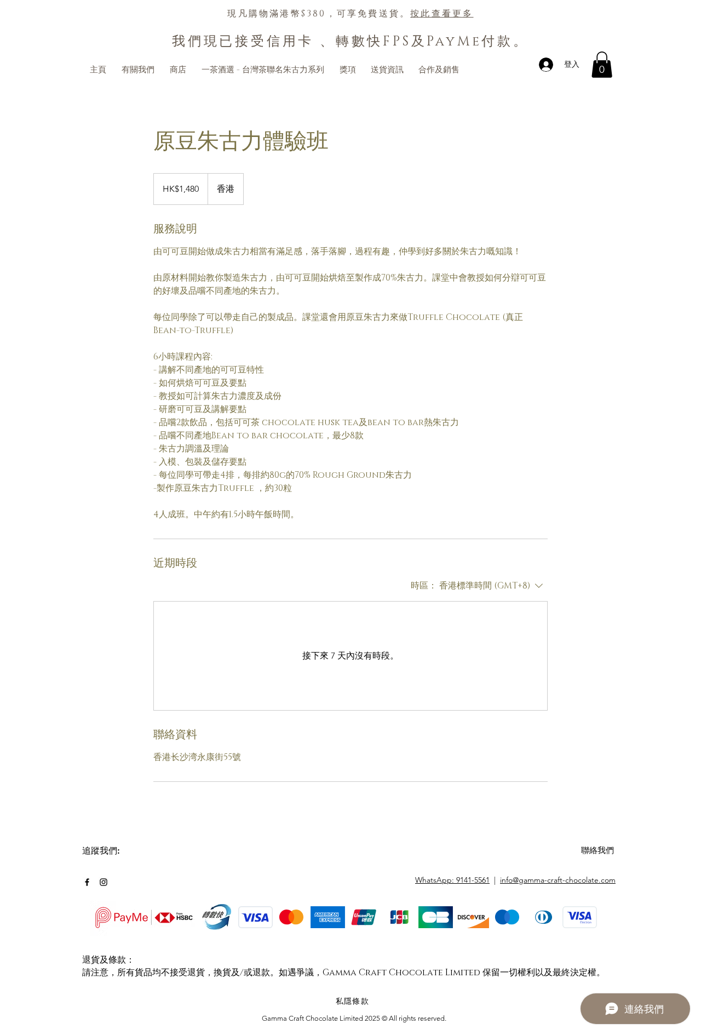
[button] (602, 65)
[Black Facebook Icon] (87, 882)
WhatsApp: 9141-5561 (452, 880)
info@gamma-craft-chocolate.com (558, 880)
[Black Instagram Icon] (103, 882)
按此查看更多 (441, 14)
